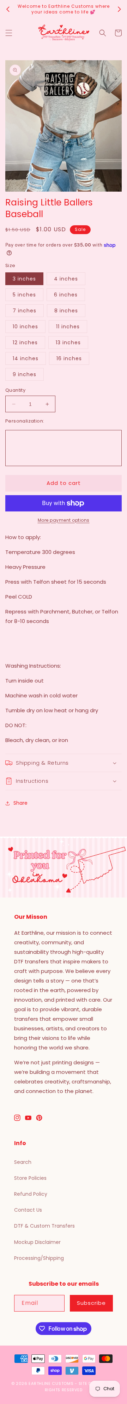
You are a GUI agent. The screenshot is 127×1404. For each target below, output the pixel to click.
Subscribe (91, 1303)
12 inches (25, 342)
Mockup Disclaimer (37, 1242)
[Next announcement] (119, 9)
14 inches (25, 358)
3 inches (24, 278)
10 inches (25, 326)
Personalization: (24, 421)
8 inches (66, 310)
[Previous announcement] (8, 9)
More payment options (64, 520)
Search (22, 1162)
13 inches (68, 342)
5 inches (24, 294)
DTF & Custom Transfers (44, 1225)
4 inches (66, 278)
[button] (9, 33)
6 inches (66, 294)
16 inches (69, 358)
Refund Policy (30, 1194)
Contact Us (28, 1209)
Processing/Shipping (39, 1258)
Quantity (15, 390)
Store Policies (30, 1178)
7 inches (24, 310)
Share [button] (20, 802)
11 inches (68, 326)
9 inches (24, 374)
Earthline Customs (51, 1383)
